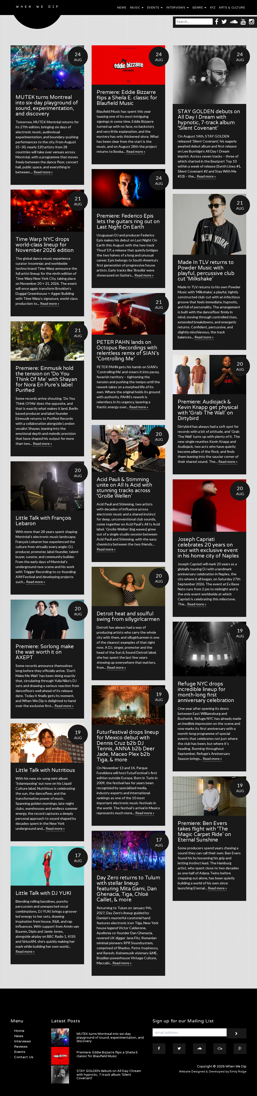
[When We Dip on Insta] (251, 21)
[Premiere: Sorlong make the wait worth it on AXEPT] (47, 619)
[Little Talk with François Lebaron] (47, 485)
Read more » (43, 172)
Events (153, 7)
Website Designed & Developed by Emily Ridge (212, 1071)
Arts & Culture (232, 7)
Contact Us (23, 1057)
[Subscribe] (236, 1033)
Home (19, 1031)
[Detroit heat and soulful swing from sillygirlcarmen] (128, 586)
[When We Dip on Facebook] (216, 21)
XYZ (213, 7)
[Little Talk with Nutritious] (47, 743)
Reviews (21, 1046)
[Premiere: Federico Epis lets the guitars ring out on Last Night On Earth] (128, 188)
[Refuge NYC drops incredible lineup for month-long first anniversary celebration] (209, 649)
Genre (198, 7)
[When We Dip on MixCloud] (219, 1048)
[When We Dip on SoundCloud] (233, 21)
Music (135, 7)
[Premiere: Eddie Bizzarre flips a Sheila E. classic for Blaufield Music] (128, 65)
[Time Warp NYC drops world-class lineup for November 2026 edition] (47, 211)
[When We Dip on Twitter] (224, 21)
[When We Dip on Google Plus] (240, 1048)
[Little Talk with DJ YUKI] (47, 866)
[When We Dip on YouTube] (243, 21)
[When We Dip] (37, 16)
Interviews (176, 7)
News (121, 7)
